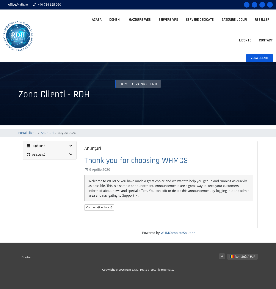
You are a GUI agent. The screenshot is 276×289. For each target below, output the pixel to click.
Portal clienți (27, 133)
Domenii (115, 19)
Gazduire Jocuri (234, 19)
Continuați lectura (98, 207)
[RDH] (18, 36)
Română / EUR (244, 256)
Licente (245, 40)
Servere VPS (168, 19)
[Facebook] (246, 5)
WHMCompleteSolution (178, 233)
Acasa (97, 19)
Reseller (262, 19)
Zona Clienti (259, 58)
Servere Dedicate (200, 19)
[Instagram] (262, 5)
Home (124, 84)
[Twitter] (254, 5)
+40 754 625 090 (49, 4)
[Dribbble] (270, 5)
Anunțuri (47, 133)
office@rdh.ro (18, 4)
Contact (266, 40)
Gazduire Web (140, 19)
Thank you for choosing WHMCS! (137, 160)
